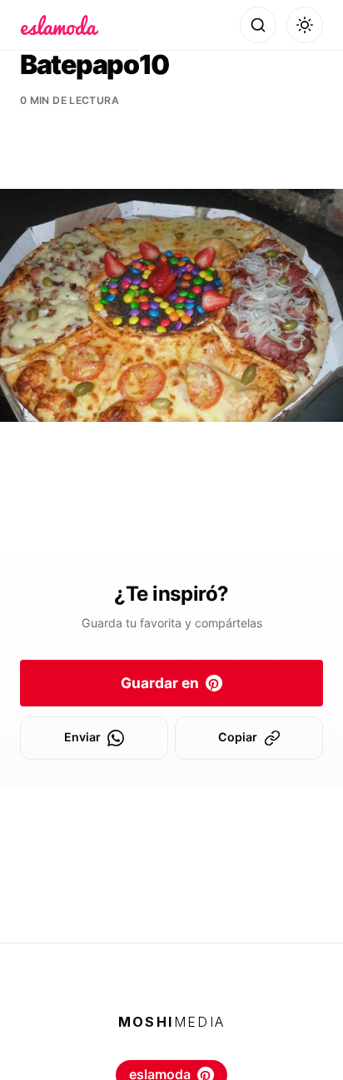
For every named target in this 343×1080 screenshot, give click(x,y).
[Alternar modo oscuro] (304, 25)
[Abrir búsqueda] (258, 25)
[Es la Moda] (59, 25)
